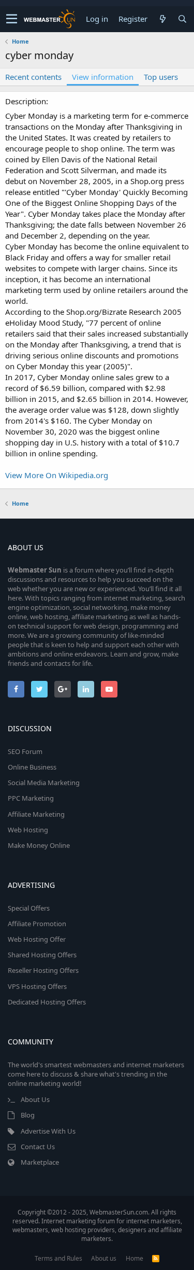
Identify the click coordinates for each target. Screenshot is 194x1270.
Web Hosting (28, 829)
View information (102, 77)
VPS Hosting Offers (37, 986)
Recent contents (33, 77)
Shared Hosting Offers (42, 954)
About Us (35, 1099)
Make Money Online (39, 845)
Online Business (32, 767)
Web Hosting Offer (37, 939)
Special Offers (29, 908)
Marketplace (40, 1162)
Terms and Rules (58, 1258)
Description (25, 101)
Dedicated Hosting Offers (47, 1002)
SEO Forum (25, 751)
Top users (161, 77)
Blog (28, 1115)
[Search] (182, 19)
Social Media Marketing (44, 782)
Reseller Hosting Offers (43, 970)
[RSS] (155, 1258)
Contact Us (38, 1146)
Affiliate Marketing (36, 814)
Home (134, 1258)
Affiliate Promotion (37, 923)
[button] (11, 19)
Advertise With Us (48, 1131)
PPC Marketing (31, 798)
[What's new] (162, 19)
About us (103, 1258)
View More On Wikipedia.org (56, 475)
